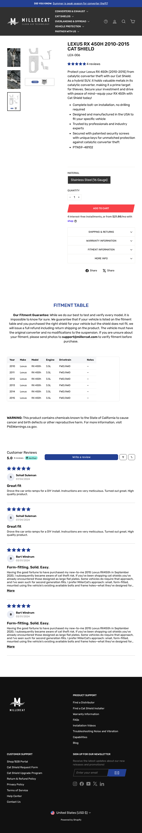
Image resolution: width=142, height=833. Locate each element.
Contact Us (14, 801)
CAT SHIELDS (63, 16)
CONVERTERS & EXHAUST (70, 11)
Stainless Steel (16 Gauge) (89, 180)
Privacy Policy (15, 784)
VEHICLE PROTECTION (68, 26)
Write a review (81, 457)
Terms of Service (17, 790)
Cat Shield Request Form (22, 767)
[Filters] (123, 457)
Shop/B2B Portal (17, 761)
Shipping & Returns (101, 231)
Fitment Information (101, 249)
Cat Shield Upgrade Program (24, 773)
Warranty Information (101, 240)
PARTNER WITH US (66, 31)
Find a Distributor (84, 702)
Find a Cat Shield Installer (88, 708)
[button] (77, 64)
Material (73, 173)
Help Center (14, 796)
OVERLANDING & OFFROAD (71, 21)
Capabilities (80, 737)
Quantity (73, 190)
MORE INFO (101, 258)
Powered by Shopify (71, 819)
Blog (75, 742)
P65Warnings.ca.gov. (22, 427)
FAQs (76, 719)
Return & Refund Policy (21, 778)
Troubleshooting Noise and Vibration (95, 731)
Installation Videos (84, 725)
